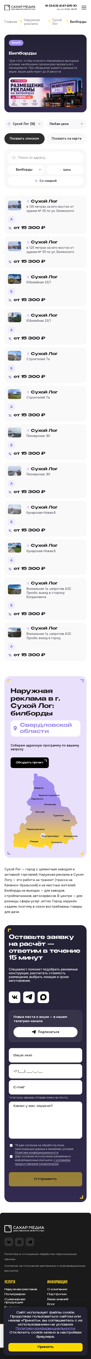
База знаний (57, 1299)
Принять (46, 1347)
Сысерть (56, 842)
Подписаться (48, 1032)
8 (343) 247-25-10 (61, 6)
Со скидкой (48, 181)
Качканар (50, 805)
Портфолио (57, 1294)
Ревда (34, 842)
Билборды (22, 53)
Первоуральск (36, 829)
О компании (57, 1289)
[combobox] (24, 124)
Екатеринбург (50, 836)
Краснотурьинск (49, 795)
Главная (10, 22)
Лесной (39, 812)
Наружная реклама (32, 22)
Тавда (66, 820)
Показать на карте (67, 138)
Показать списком (24, 138)
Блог (51, 1304)
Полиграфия (14, 1294)
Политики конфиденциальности (36, 1152)
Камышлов (70, 836)
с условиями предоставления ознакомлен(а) (42, 1162)
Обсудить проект (30, 762)
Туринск (58, 816)
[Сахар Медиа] (19, 7)
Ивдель (39, 788)
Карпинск (37, 799)
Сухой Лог (57, 22)
